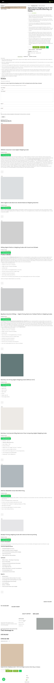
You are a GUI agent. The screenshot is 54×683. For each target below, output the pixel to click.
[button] (47, 47)
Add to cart (36, 47)
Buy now (15, 670)
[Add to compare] (2, 673)
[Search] (47, 2)
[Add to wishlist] (5, 673)
